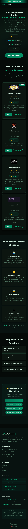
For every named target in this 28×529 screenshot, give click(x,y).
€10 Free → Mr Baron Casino (9, 486)
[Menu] (24, 5)
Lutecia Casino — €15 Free (14, 412)
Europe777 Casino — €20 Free (14, 400)
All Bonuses (5, 468)
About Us (4, 470)
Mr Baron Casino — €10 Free (14, 408)
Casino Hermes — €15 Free (14, 404)
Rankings (4, 465)
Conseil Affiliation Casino (9, 500)
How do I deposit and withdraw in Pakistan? (14, 356)
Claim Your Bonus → (14, 55)
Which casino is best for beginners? (14, 369)
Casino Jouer (5, 504)
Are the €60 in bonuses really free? (14, 363)
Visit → (8, 114)
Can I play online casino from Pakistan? (14, 349)
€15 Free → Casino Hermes (9, 482)
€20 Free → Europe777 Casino (10, 479)
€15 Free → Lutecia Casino (9, 489)
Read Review (18, 114)
